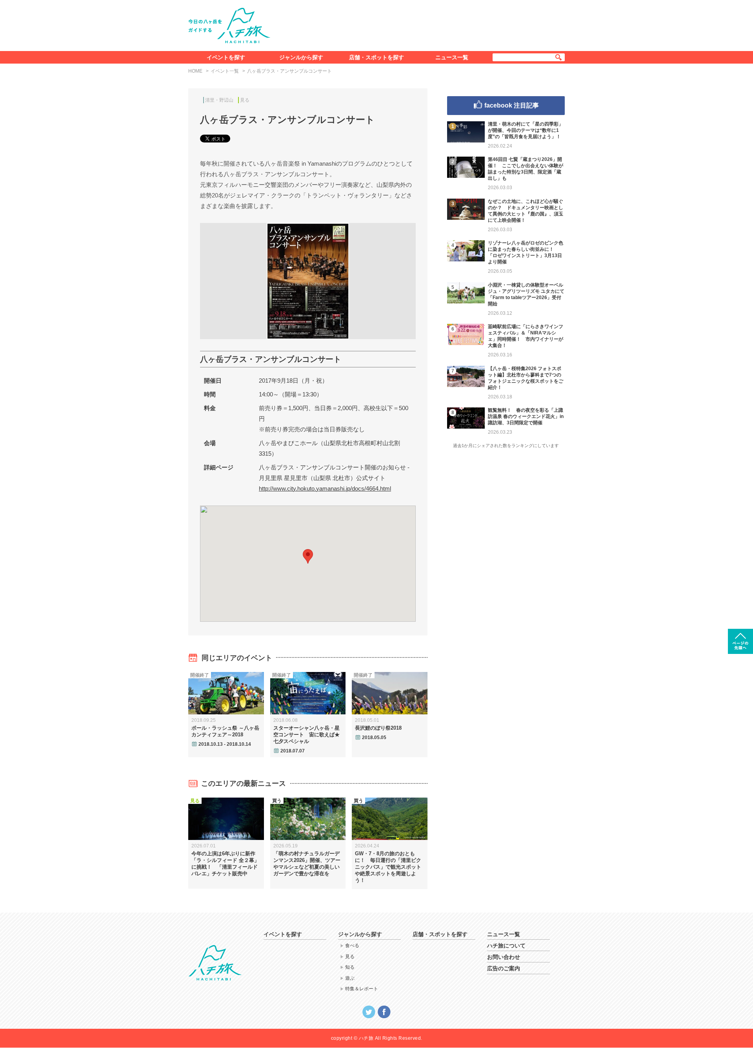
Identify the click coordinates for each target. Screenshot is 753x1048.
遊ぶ (350, 978)
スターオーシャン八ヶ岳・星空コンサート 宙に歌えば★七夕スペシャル (306, 734)
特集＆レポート (361, 988)
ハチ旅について (506, 945)
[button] (308, 556)
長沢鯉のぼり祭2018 (378, 728)
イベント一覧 (225, 71)
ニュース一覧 (451, 57)
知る (350, 967)
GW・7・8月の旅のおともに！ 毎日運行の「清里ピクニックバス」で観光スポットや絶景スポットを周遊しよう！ (388, 867)
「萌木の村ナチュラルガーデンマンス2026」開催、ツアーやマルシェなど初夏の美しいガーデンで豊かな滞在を (306, 863)
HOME (195, 71)
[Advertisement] (423, 24)
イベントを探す (226, 57)
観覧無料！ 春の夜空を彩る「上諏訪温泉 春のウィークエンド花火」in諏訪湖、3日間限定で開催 (526, 416)
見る (244, 100)
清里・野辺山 (219, 100)
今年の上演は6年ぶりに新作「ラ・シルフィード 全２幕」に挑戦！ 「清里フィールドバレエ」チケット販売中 (225, 863)
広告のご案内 (503, 968)
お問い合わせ (503, 957)
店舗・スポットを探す (376, 57)
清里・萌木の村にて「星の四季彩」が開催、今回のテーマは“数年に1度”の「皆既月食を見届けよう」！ (525, 130)
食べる (352, 945)
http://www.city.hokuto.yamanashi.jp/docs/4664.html (325, 488)
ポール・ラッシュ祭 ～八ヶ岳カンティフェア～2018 (225, 731)
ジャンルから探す (301, 57)
